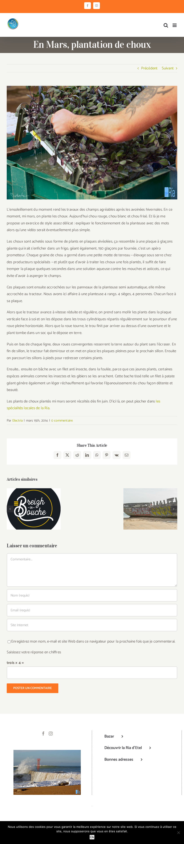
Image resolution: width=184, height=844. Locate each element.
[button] (10, 509)
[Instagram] (51, 733)
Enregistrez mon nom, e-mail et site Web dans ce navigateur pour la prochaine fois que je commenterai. (93, 641)
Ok (92, 837)
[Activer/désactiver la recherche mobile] (166, 25)
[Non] (178, 832)
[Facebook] (43, 733)
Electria (17, 420)
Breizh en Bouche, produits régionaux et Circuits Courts (33, 500)
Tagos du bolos (150, 505)
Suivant (167, 68)
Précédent (149, 68)
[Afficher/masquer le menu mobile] (175, 25)
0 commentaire (62, 420)
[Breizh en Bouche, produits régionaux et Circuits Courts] (34, 509)
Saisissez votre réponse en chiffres (34, 652)
